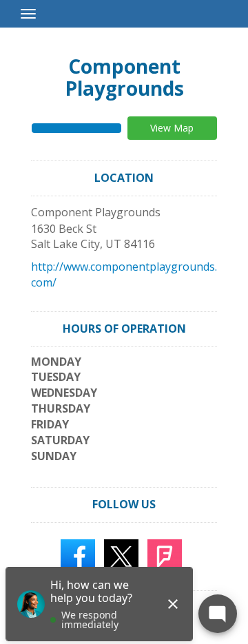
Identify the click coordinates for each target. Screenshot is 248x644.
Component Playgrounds (124, 77)
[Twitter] (121, 555)
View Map (172, 127)
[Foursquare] (164, 555)
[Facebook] (78, 555)
